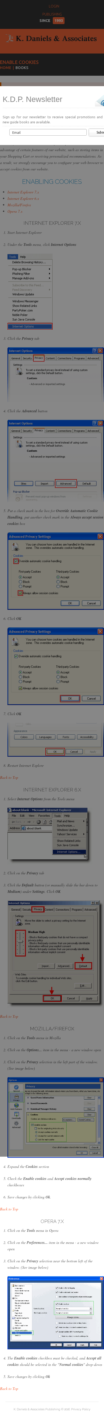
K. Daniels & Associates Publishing (37, 1409)
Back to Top (9, 1209)
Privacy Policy (80, 1409)
